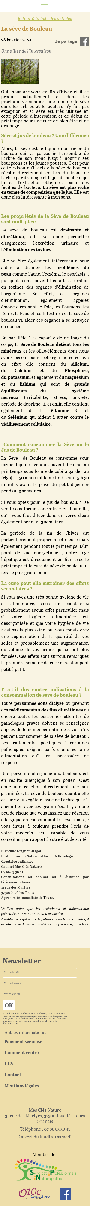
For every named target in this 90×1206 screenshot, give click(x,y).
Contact (13, 1075)
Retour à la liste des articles (45, 18)
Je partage (66, 41)
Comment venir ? (22, 1052)
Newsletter (22, 961)
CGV (9, 1063)
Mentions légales (22, 1086)
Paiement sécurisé (23, 1041)
